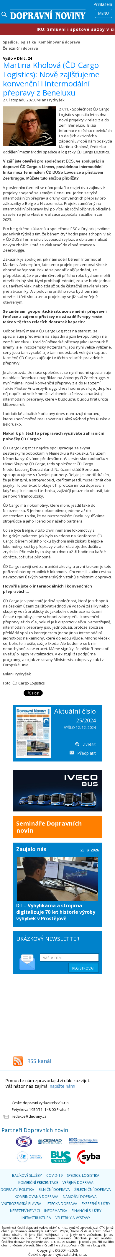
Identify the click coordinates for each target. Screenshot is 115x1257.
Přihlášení (102, 4)
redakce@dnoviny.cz (29, 1116)
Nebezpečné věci (25, 1210)
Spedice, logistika (19, 42)
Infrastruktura (36, 1217)
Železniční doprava (20, 48)
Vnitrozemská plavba (21, 1203)
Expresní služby (96, 1203)
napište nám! (62, 1086)
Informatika (55, 1210)
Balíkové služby (27, 1175)
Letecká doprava (61, 1203)
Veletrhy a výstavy (72, 1217)
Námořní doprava (80, 1196)
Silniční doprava (54, 1189)
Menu (103, 13)
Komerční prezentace (38, 1182)
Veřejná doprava (78, 1182)
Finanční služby (86, 1210)
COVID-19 (54, 1175)
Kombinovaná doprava (59, 42)
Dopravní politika (17, 1189)
